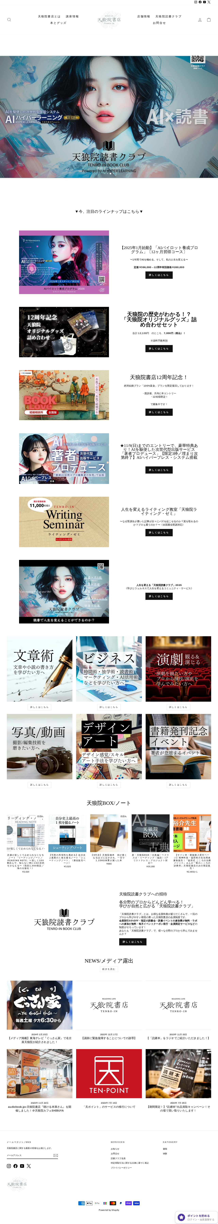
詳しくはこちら (159, 275)
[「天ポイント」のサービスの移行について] (109, 1073)
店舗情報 (143, 16)
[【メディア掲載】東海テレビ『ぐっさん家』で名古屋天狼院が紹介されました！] (39, 1005)
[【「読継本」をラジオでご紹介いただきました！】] (178, 1005)
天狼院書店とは (49, 16)
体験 (165, 1153)
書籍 (165, 1149)
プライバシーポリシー (121, 1168)
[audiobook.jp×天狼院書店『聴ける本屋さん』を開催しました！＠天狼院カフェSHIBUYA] (39, 1073)
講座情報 (72, 16)
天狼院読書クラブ (168, 16)
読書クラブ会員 (118, 1158)
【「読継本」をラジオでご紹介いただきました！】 (178, 1038)
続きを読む (109, 969)
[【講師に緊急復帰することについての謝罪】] (109, 1005)
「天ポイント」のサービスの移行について (109, 1106)
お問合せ (159, 22)
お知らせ (115, 1149)
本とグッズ (58, 22)
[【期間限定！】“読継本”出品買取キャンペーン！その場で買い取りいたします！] (178, 1073)
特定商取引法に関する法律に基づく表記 (130, 1163)
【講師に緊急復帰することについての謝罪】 (109, 1038)
